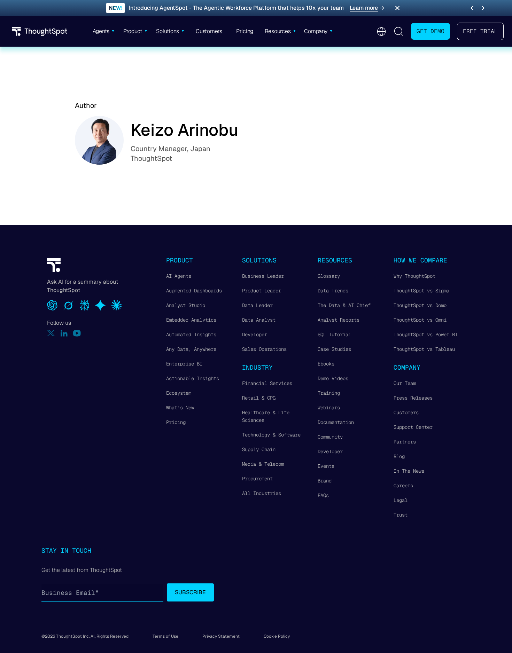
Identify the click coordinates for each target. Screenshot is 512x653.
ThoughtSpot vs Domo (420, 305)
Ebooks (326, 364)
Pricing (176, 422)
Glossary (329, 276)
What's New (180, 407)
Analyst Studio (185, 305)
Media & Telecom (263, 464)
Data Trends (333, 291)
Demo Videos (333, 378)
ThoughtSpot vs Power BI (426, 334)
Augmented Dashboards (194, 291)
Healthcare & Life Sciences (265, 416)
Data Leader (257, 305)
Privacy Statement (221, 636)
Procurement (257, 478)
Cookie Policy (277, 636)
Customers (406, 412)
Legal (401, 500)
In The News (409, 471)
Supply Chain (259, 449)
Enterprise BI (184, 364)
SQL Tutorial (334, 334)
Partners (405, 442)
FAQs (323, 495)
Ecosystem (178, 393)
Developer (254, 334)
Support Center (413, 427)
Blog (399, 456)
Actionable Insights (192, 378)
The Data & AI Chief (344, 305)
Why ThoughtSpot (414, 276)
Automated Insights (191, 334)
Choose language (381, 31)
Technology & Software (271, 435)
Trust (401, 515)
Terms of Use (165, 636)
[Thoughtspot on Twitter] (51, 333)
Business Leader (263, 276)
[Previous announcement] (472, 8)
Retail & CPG (259, 398)
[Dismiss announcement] (397, 8)
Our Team (405, 383)
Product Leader (261, 291)
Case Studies (334, 349)
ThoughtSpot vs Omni (420, 320)
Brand (325, 481)
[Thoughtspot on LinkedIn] (64, 333)
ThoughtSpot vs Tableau (424, 349)
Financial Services (267, 383)
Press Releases (413, 398)
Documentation (336, 422)
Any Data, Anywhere (191, 349)
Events (326, 466)
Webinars (329, 407)
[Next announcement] (483, 8)
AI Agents (178, 276)
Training (329, 393)
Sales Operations (264, 349)
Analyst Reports (338, 320)
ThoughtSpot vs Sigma (421, 291)
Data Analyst (259, 320)
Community (330, 437)
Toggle (398, 31)
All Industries (261, 493)
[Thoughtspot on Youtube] (77, 333)
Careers (403, 485)
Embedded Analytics (191, 320)
